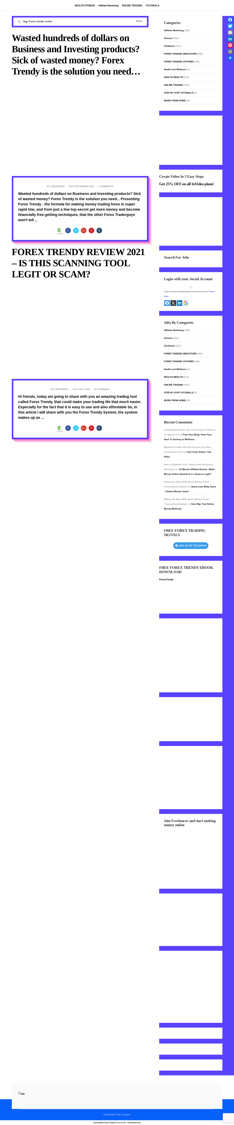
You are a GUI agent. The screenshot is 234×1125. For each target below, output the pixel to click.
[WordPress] (230, 51)
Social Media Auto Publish (104, 1123)
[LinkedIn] (230, 39)
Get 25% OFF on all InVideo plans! (186, 184)
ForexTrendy (166, 579)
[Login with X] (173, 303)
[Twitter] (230, 26)
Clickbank (169, 46)
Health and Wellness (175, 69)
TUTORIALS (152, 5)
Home (139, 21)
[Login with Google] (185, 303)
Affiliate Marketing (108, 5)
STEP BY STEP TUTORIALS (178, 92)
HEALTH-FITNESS (85, 5)
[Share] (230, 58)
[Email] (230, 32)
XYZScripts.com (134, 1123)
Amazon (168, 38)
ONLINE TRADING (132, 5)
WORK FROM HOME (175, 100)
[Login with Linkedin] (179, 303)
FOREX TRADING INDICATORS (180, 54)
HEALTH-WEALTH (173, 77)
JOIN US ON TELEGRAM (192, 545)
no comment (102, 389)
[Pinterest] (230, 45)
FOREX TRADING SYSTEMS (179, 61)
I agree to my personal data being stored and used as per (189, 294)
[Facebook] (230, 20)
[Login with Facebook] (167, 303)
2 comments (105, 186)
